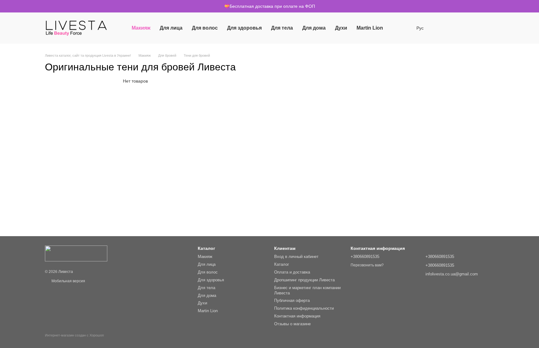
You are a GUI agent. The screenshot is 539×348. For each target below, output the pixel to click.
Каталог (281, 264)
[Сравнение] (457, 28)
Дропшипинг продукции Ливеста (304, 280)
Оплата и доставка (292, 272)
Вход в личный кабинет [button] (296, 256)
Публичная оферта (292, 300)
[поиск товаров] (399, 28)
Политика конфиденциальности (304, 308)
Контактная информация (297, 316)
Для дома (314, 28)
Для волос (205, 28)
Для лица (171, 28)
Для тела (282, 28)
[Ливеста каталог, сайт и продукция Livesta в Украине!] (76, 253)
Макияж (141, 28)
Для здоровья (244, 28)
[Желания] (440, 28)
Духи (341, 28)
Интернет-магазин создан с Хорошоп (74, 335)
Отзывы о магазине (292, 324)
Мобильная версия (68, 281)
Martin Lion (370, 28)
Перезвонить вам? (367, 265)
